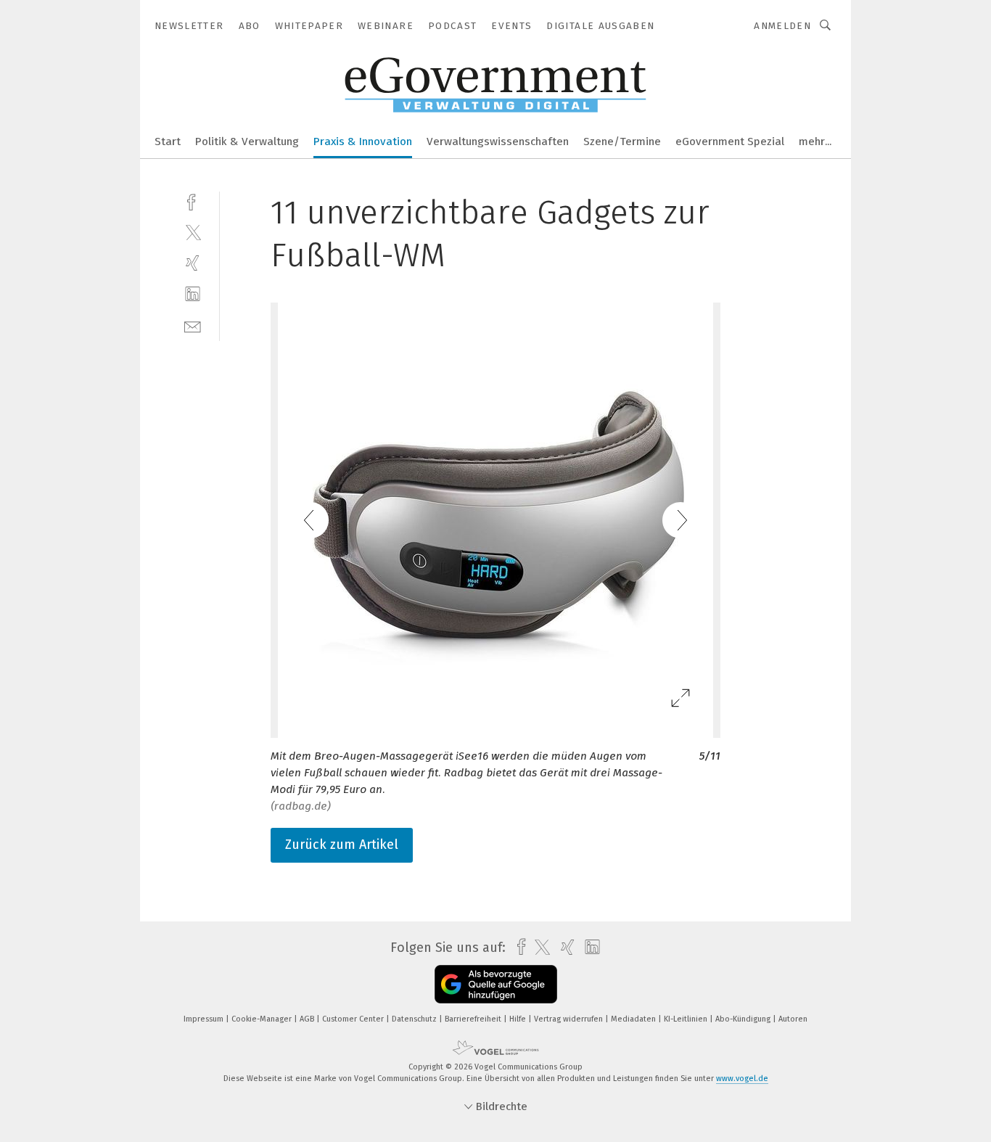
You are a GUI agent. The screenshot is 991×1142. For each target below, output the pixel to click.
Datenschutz (415, 1019)
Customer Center (354, 1019)
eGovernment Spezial (729, 141)
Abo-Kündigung (744, 1019)
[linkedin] (193, 294)
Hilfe (518, 1019)
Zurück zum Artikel (341, 845)
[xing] (193, 263)
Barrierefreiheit (474, 1019)
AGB (308, 1019)
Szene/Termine (622, 141)
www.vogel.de (742, 1078)
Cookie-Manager (262, 1019)
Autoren (792, 1019)
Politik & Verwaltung (247, 141)
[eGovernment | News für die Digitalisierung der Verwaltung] (168, 140)
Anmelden (782, 26)
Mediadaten (634, 1019)
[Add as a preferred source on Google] (496, 984)
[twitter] (193, 232)
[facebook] (193, 201)
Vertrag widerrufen (569, 1019)
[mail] (193, 325)
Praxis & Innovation (362, 141)
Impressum (205, 1019)
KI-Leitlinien (687, 1019)
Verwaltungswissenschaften (498, 141)
